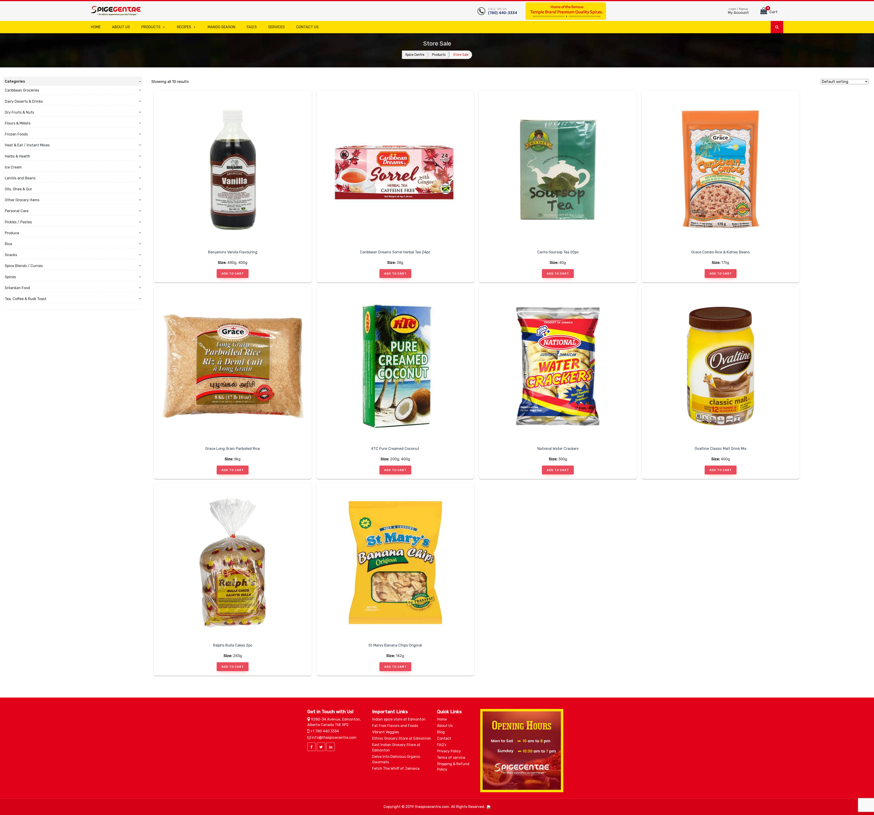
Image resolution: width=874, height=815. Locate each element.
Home (96, 27)
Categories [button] (15, 81)
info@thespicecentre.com (333, 737)
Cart (772, 10)
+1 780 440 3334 (324, 731)
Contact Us (307, 27)
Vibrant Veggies (385, 732)
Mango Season (221, 27)
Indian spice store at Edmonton (399, 719)
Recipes (184, 27)
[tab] (73, 81)
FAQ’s (252, 27)
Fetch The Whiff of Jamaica (395, 768)
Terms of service (451, 757)
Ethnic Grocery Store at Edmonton (401, 738)
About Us (121, 27)
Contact (444, 738)
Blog (441, 732)
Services (276, 27)
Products (150, 27)
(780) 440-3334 (502, 11)
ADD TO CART (232, 273)
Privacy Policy (449, 751)
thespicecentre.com (432, 807)
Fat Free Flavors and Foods (395, 725)
